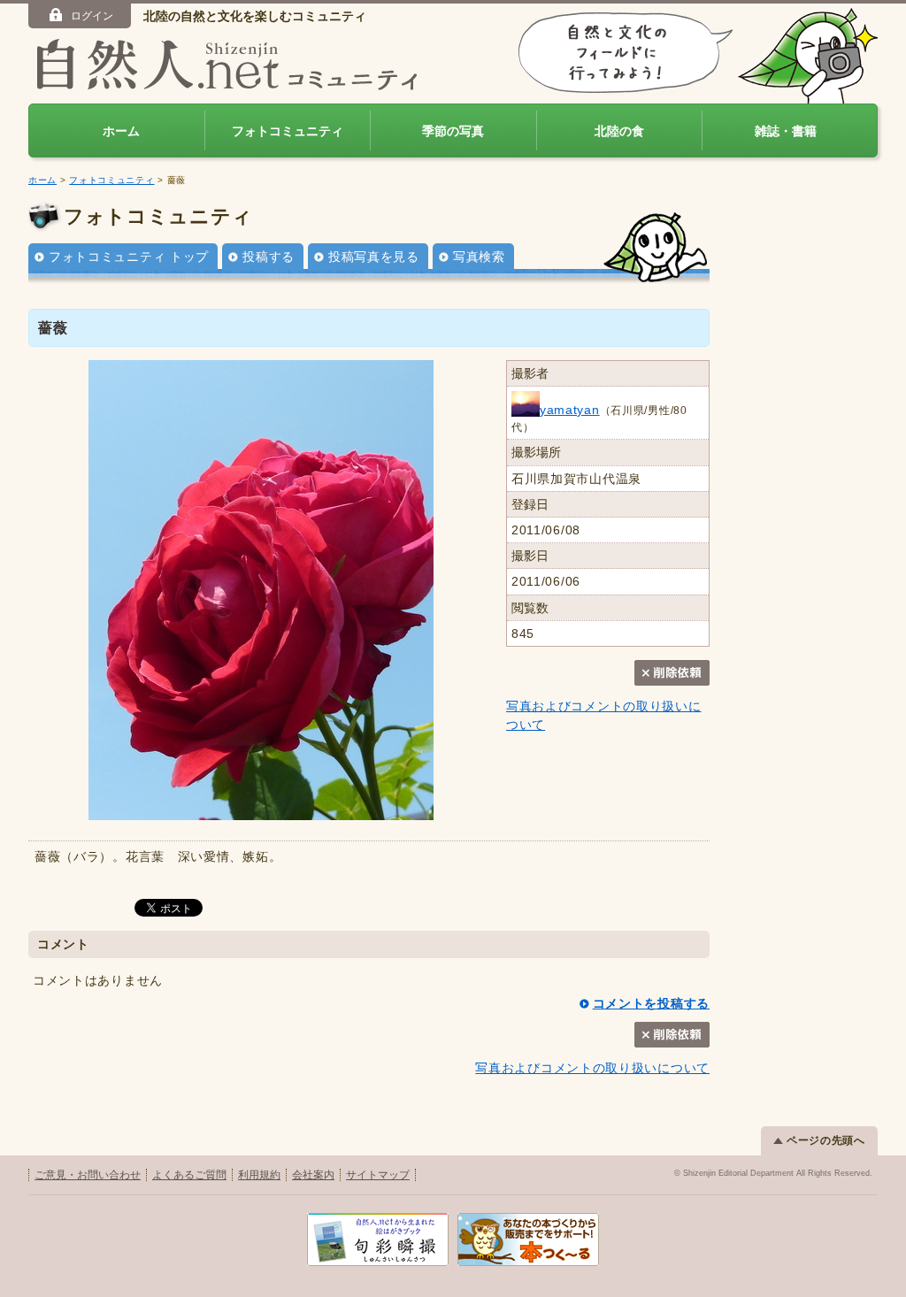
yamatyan (570, 410)
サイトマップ (378, 1175)
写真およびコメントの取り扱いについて (592, 1068)
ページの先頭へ (826, 1140)
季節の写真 (453, 131)
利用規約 (259, 1175)
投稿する (268, 256)
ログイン (92, 16)
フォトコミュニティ (287, 131)
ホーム (121, 131)
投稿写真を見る (373, 256)
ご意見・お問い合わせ (88, 1175)
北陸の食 (619, 131)
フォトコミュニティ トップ (129, 256)
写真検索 (479, 256)
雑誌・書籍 (786, 131)
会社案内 (313, 1175)
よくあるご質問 (189, 1175)
